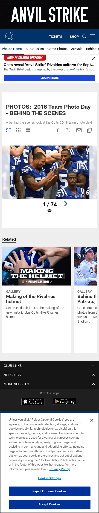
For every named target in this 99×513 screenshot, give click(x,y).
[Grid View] (18, 130)
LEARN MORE (50, 77)
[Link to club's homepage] (9, 34)
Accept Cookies (49, 504)
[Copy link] (89, 130)
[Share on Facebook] (57, 132)
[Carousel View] (8, 130)
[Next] (65, 203)
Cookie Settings (49, 478)
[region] (49, 463)
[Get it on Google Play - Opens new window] (64, 403)
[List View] (27, 130)
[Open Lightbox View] (49, 182)
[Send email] (79, 132)
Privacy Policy (60, 469)
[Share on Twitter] (68, 132)
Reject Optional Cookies (49, 491)
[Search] (84, 36)
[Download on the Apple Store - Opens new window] (33, 402)
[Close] (93, 58)
